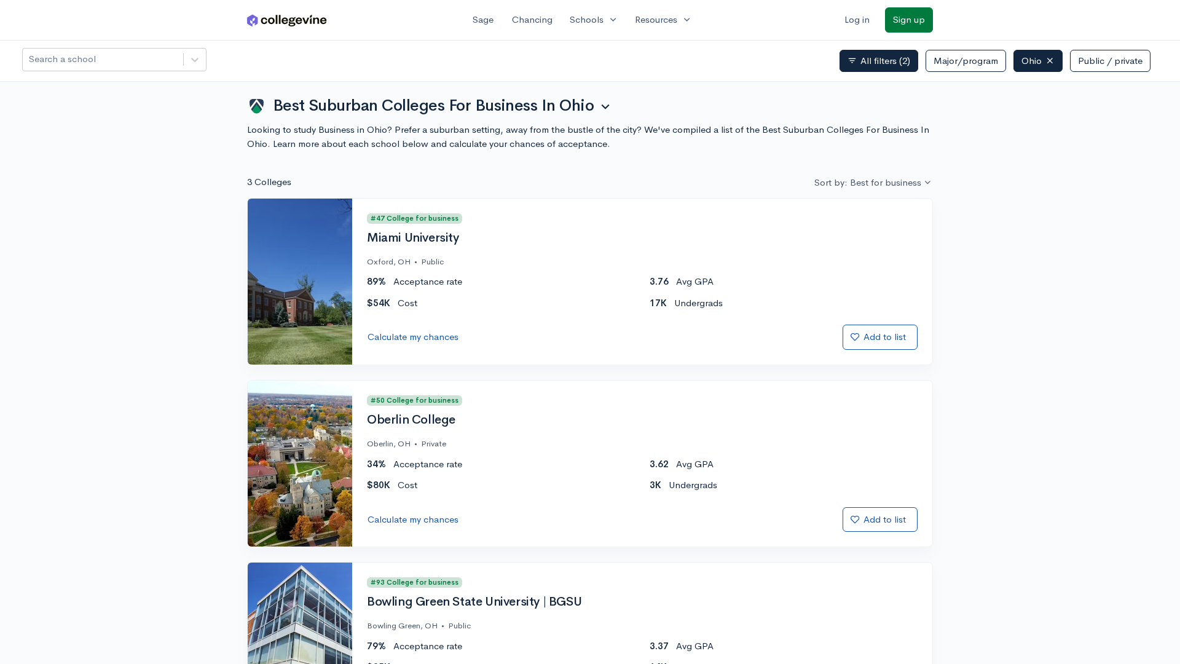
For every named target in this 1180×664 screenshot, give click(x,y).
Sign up (909, 19)
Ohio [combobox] (1031, 60)
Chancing (532, 19)
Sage (483, 19)
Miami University (413, 238)
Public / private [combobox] (1110, 60)
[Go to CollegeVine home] (287, 20)
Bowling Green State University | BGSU (474, 602)
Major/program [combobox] (966, 60)
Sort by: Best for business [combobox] (867, 182)
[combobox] (30, 59)
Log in (857, 19)
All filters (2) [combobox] (879, 61)
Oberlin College (411, 420)
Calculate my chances (413, 336)
